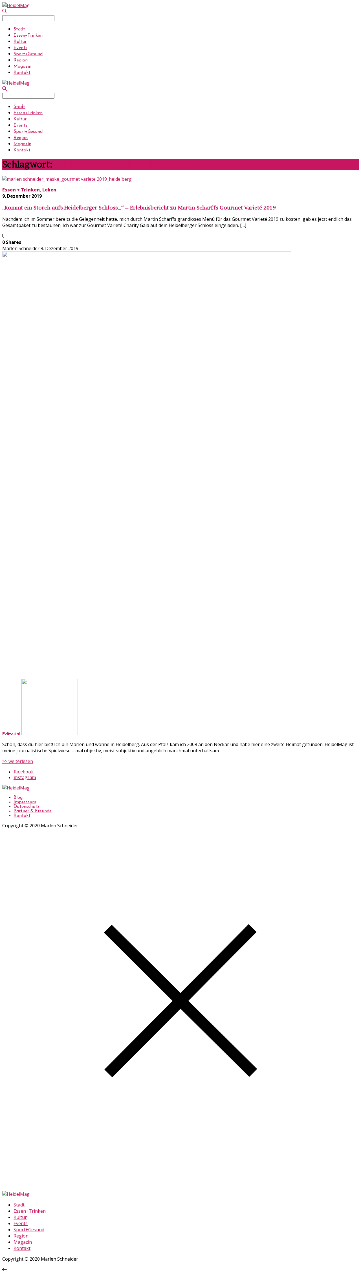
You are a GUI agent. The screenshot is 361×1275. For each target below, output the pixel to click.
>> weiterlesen (17, 761)
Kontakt (22, 72)
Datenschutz (26, 806)
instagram (25, 777)
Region (21, 60)
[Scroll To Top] (4, 1270)
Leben (49, 190)
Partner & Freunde (33, 811)
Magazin (22, 66)
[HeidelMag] (16, 5)
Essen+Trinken (28, 35)
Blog (18, 797)
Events (20, 48)
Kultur (20, 41)
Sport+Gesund (28, 54)
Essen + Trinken (21, 190)
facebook (24, 772)
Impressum (25, 802)
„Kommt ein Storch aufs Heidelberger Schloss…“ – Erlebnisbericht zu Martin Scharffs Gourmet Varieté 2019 (139, 207)
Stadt (19, 29)
